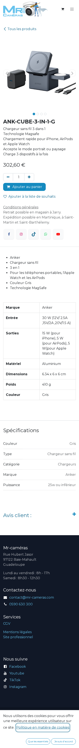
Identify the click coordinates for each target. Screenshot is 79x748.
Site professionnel (18, 637)
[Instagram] (21, 234)
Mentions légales (17, 632)
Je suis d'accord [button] (63, 741)
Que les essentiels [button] (38, 741)
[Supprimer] (8, 177)
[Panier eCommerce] (62, 9)
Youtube (16, 673)
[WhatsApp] (46, 234)
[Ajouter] (29, 177)
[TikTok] (33, 234)
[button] (7, 73)
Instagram (17, 687)
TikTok (14, 680)
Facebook (17, 667)
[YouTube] (58, 234)
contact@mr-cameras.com (31, 597)
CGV (6, 624)
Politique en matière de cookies (42, 727)
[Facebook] (9, 234)
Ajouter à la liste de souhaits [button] (31, 196)
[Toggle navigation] (72, 9)
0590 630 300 (21, 604)
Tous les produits (21, 29)
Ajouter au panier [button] (27, 187)
